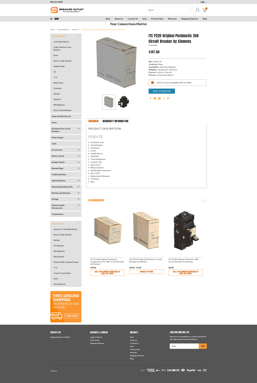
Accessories (57, 150)
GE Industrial (59, 246)
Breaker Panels (58, 162)
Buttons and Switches (61, 193)
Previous (89, 63)
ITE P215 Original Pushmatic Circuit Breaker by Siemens (145, 260)
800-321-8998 (56, 2)
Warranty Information (115, 121)
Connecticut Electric (61, 42)
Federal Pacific (59, 66)
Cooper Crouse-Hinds (62, 273)
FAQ (144, 19)
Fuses (54, 122)
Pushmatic (58, 88)
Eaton (56, 55)
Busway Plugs (57, 168)
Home (52, 30)
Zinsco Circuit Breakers (62, 110)
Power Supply (57, 137)
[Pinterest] (168, 98)
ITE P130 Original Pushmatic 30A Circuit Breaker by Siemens (183, 260)
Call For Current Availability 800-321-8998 (107, 272)
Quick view (107, 230)
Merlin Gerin (58, 83)
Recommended (96, 200)
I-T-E (55, 77)
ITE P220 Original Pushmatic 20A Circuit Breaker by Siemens (103, 30)
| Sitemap (53, 371)
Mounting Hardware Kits (62, 187)
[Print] (159, 98)
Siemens (75, 30)
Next (143, 63)
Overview (93, 121)
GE (55, 72)
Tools (54, 144)
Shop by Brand (58, 224)
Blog (205, 19)
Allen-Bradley (59, 257)
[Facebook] (150, 98)
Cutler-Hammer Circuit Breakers (62, 48)
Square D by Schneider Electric (65, 229)
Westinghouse (59, 105)
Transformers (57, 214)
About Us (119, 19)
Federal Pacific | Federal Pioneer (66, 262)
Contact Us (133, 19)
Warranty (172, 19)
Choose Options (146, 271)
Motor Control (58, 156)
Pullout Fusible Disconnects (58, 206)
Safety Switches (58, 181)
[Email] (155, 98)
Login (92, 337)
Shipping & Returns (189, 19)
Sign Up (99, 337)
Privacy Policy (157, 19)
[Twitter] (163, 98)
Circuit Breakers (63, 30)
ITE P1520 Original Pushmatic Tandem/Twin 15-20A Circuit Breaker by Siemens (107, 261)
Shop (108, 19)
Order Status (95, 340)
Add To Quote (162, 91)
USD (203, 2)
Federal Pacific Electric (61, 116)
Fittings (55, 199)
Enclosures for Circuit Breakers (61, 130)
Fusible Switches (59, 174)
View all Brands (59, 284)
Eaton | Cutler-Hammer (63, 61)
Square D (57, 99)
